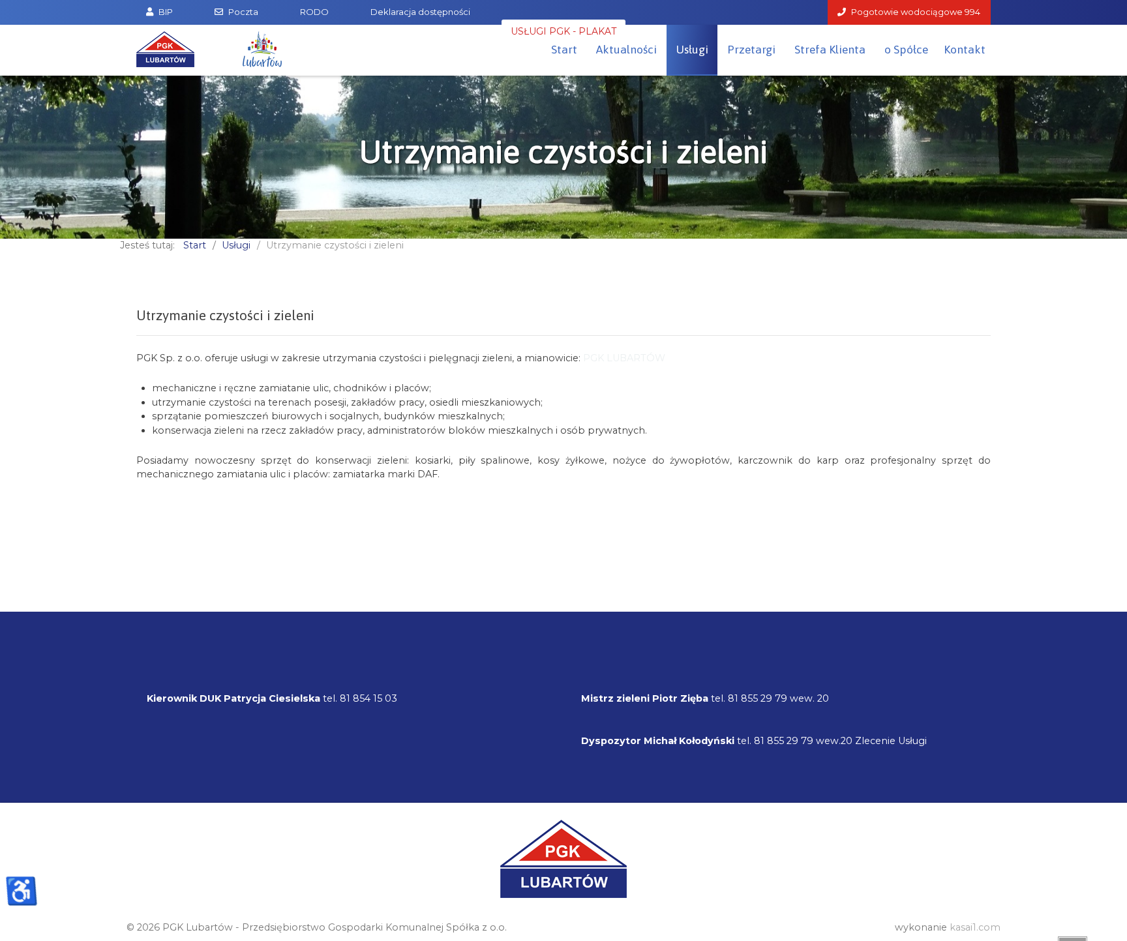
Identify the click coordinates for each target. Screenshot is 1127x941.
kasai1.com (975, 927)
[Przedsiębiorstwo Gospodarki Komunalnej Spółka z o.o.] (165, 49)
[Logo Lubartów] (262, 49)
